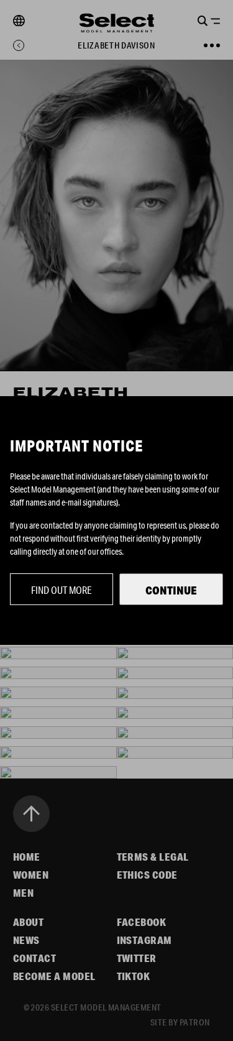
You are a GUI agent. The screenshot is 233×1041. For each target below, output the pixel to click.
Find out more (61, 589)
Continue (171, 590)
